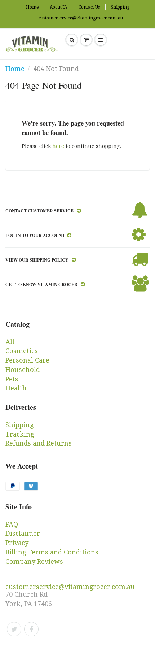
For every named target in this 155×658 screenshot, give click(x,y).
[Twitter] (14, 629)
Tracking (19, 434)
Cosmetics (21, 351)
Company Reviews (34, 561)
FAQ (11, 524)
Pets (11, 379)
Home (32, 7)
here (58, 146)
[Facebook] (31, 629)
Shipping (120, 7)
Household (22, 369)
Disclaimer (22, 533)
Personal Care (27, 360)
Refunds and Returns (38, 443)
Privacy (16, 543)
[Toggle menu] (100, 40)
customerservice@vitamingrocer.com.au (81, 18)
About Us (58, 7)
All (9, 342)
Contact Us (89, 7)
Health (16, 388)
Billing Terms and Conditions (51, 552)
